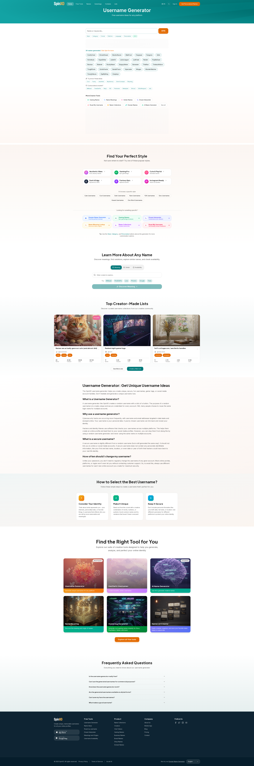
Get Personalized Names (189, 4)
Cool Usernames (105, 196)
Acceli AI (109, 761)
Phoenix (134, 281)
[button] (58, 355)
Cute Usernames (90, 196)
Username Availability (91, 738)
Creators (117, 726)
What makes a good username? (100, 703)
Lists (115, 4)
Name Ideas (88, 726)
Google (142, 281)
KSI (110, 88)
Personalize (127, 36)
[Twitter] (179, 723)
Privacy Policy (83, 761)
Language (118, 36)
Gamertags (98, 4)
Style (88, 36)
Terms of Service (97, 761)
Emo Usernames (164, 196)
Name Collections (120, 722)
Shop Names (118, 741)
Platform (110, 36)
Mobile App (148, 726)
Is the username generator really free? (103, 676)
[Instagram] (183, 723)
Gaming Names (119, 732)
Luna (126, 281)
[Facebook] (176, 723)
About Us (147, 722)
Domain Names (119, 745)
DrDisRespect (142, 88)
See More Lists (118, 369)
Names (89, 4)
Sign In (175, 4)
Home (70, 4)
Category (95, 36)
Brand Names (118, 738)
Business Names (119, 735)
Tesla (149, 281)
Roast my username (90, 729)
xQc (150, 88)
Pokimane (117, 88)
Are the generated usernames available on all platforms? (110, 692)
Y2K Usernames (149, 196)
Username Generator (91, 722)
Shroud (133, 88)
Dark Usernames (119, 196)
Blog (145, 729)
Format (103, 36)
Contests (108, 4)
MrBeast (89, 88)
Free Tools (79, 4)
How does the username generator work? (104, 687)
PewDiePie (97, 88)
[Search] (169, 4)
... (98, 348)
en (164, 4)
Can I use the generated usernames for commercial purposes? (112, 681)
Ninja (105, 88)
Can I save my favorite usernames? (102, 697)
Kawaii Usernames (118, 200)
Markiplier (125, 88)
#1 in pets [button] (96, 317)
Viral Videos (118, 729)
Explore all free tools (127, 639)
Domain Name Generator (177, 761)
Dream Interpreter (90, 732)
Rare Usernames (134, 196)
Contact (147, 735)
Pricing (146, 732)
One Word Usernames (135, 200)
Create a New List (135, 369)
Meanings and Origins (91, 735)
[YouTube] (186, 723)
